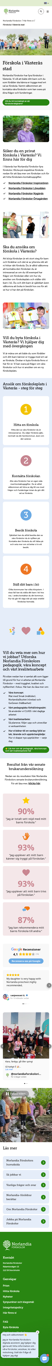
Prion (6, 1285)
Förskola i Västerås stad (14, 25)
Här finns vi (28, 21)
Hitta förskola (11, 1291)
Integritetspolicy (13, 1307)
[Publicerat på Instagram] (45, 1075)
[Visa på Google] (6, 997)
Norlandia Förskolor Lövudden (27, 188)
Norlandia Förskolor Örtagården (28, 198)
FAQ (5, 1321)
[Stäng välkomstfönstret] (37, 1332)
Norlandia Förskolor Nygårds (26, 193)
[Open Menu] (47, 11)
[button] (46, 3)
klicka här (34, 783)
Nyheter (8, 1296)
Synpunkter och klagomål (18, 1302)
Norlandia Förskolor (12, 21)
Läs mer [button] (9, 1069)
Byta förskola (11, 1327)
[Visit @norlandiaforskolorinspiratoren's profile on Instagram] (7, 1075)
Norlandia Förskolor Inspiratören (28, 183)
